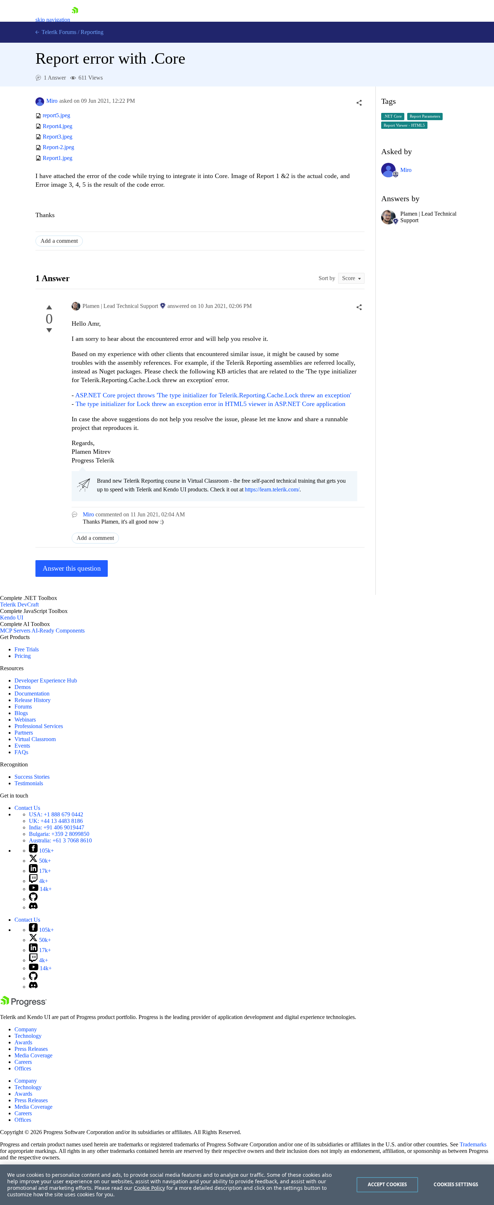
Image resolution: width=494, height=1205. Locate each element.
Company (25, 1029)
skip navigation (52, 20)
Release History (32, 700)
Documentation (32, 693)
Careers (23, 1062)
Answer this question (72, 568)
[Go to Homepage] (75, 20)
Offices (22, 1068)
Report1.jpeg (57, 158)
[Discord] (33, 907)
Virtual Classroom (35, 739)
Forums (23, 706)
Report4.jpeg (57, 126)
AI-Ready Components (58, 630)
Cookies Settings (456, 1184)
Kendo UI (11, 617)
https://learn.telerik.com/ (272, 489)
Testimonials (28, 783)
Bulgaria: (59, 834)
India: (56, 827)
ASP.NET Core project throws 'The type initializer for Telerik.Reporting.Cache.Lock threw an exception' (213, 395)
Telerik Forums (58, 32)
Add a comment (59, 241)
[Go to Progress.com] (23, 1005)
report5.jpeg (56, 116)
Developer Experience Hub (45, 680)
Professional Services (38, 726)
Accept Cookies (387, 1184)
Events (22, 746)
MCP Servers (15, 630)
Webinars (25, 719)
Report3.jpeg (57, 137)
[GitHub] (33, 899)
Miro (52, 101)
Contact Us (27, 808)
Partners (23, 733)
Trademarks (473, 1144)
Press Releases (31, 1049)
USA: (56, 814)
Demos (22, 687)
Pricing (22, 656)
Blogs (21, 713)
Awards (23, 1042)
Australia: (60, 840)
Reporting (92, 32)
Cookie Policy (149, 1187)
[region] (247, 1184)
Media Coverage (33, 1055)
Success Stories (32, 777)
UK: (56, 821)
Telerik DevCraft (19, 604)
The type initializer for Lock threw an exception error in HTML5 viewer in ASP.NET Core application (210, 403)
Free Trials (26, 649)
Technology (28, 1036)
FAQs (21, 752)
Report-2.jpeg (58, 147)
